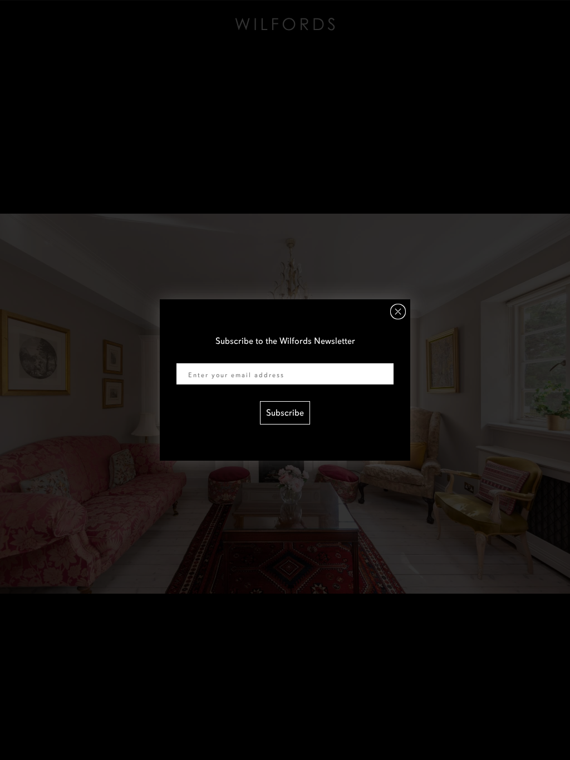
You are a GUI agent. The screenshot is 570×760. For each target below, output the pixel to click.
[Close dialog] (398, 311)
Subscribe (285, 412)
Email (187, 356)
